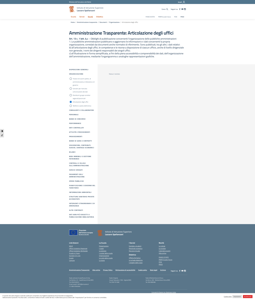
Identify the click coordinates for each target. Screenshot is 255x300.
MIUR (71, 246)
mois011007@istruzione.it (81, 284)
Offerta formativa (134, 258)
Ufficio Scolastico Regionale (78, 248)
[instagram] (185, 9)
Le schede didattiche (136, 260)
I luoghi (101, 248)
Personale (73, 114)
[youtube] (182, 9)
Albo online (162, 253)
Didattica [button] (99, 16)
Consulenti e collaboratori (81, 110)
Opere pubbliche (76, 181)
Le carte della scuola (106, 258)
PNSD (182, 17)
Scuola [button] (73, 16)
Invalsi (71, 258)
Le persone (102, 251)
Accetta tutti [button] (247, 297)
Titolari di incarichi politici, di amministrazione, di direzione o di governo (83, 81)
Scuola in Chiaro (74, 253)
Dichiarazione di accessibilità (125, 270)
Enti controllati (76, 127)
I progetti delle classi (135, 262)
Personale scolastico (135, 248)
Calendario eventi (164, 251)
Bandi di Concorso (77, 119)
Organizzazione (76, 74)
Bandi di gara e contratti (80, 141)
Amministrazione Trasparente (79, 270)
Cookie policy (142, 270)
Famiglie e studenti (135, 246)
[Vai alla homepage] (71, 9)
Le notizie (162, 246)
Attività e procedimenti (79, 132)
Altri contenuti (76, 210)
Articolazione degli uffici (80, 102)
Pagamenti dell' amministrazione (77, 175)
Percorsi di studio (134, 251)
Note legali (153, 270)
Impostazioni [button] (237, 297)
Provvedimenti (75, 136)
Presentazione (103, 246)
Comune (72, 260)
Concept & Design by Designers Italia (164, 292)
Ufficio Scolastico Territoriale (78, 251)
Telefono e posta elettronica (82, 106)
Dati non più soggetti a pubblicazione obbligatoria (81, 215)
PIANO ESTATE (150, 17)
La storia (102, 260)
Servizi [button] (81, 16)
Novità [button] (90, 16)
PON (175, 17)
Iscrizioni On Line (74, 255)
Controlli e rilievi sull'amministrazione (79, 164)
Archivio (163, 270)
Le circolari (162, 248)
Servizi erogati (76, 170)
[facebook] (180, 9)
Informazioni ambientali (80, 192)
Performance (75, 123)
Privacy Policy (107, 270)
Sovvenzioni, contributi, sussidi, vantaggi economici (81, 146)
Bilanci (72, 152)
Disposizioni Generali (78, 69)
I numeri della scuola (106, 253)
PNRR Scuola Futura (164, 17)
